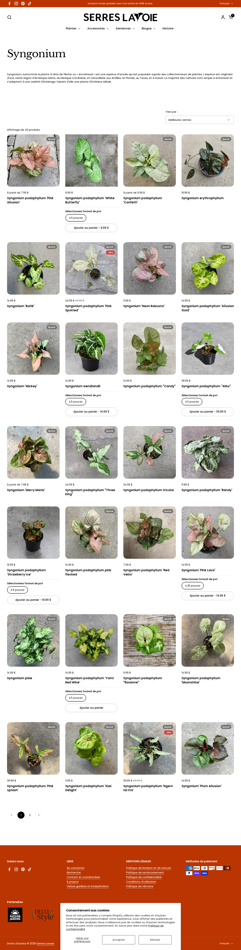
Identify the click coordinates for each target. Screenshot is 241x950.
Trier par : (171, 112)
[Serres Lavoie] (120, 17)
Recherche (74, 872)
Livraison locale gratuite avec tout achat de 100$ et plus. (120, 3)
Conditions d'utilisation (141, 881)
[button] (9, 17)
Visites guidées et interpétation (88, 886)
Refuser (155, 940)
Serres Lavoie (45, 943)
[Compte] (223, 17)
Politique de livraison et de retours (148, 868)
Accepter (119, 940)
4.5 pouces (76, 218)
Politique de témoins (139, 886)
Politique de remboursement (145, 872)
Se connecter (76, 868)
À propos (73, 881)
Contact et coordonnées (83, 877)
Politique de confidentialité (144, 877)
